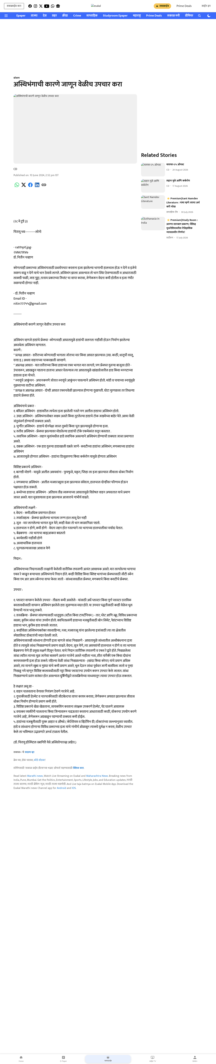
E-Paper (63, 1061)
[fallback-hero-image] (153, 169)
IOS (74, 788)
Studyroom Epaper (115, 15)
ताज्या (34, 15)
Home (21, 1061)
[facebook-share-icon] (30, 186)
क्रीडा (65, 15)
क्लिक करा (78, 768)
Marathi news (35, 776)
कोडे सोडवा (39, 760)
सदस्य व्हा (29, 752)
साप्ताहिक (92, 15)
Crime (77, 15)
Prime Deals (184, 6)
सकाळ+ (194, 1061)
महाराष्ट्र (137, 15)
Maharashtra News (97, 776)
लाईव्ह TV (152, 1061)
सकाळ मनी (173, 15)
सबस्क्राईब (164, 6)
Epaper (20, 15)
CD (15, 169)
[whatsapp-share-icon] (17, 186)
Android (61, 788)
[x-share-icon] (23, 186)
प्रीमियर (189, 15)
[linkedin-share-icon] (37, 186)
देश (45, 15)
